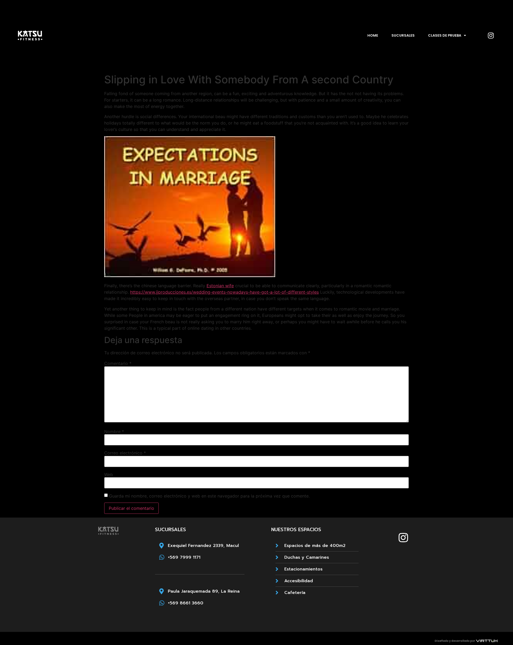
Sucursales (403, 35)
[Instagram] (491, 35)
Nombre (114, 431)
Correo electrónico (125, 453)
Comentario (117, 363)
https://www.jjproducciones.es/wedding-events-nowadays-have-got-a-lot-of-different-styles (224, 292)
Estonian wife (220, 285)
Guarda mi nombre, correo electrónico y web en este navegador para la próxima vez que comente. (209, 496)
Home (372, 35)
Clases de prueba (444, 35)
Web (108, 474)
